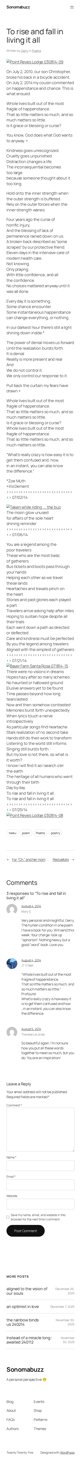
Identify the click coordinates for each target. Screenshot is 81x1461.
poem (26, 833)
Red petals (61, 859)
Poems (36, 51)
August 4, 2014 (31, 906)
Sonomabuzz (18, 7)
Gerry (25, 51)
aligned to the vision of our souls (26, 1291)
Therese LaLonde (33, 1034)
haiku (12, 833)
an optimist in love (22, 1306)
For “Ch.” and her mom (28, 859)
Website (11, 1196)
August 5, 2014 (31, 1029)
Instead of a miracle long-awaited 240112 (29, 1339)
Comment (14, 1105)
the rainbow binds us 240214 (22, 1322)
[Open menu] (72, 7)
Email (11, 1176)
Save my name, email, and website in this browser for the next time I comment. (38, 1217)
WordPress (67, 1452)
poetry (55, 833)
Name (11, 1157)
